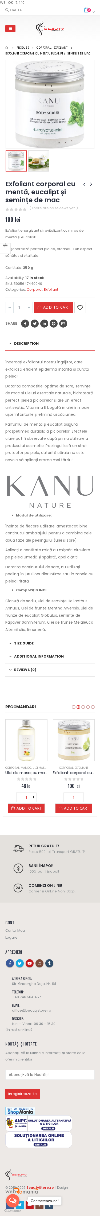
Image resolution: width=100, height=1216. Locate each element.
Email (63, 324)
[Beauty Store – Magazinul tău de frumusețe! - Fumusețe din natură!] (50, 28)
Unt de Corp (81, 768)
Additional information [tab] (39, 656)
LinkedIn (44, 324)
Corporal (34, 289)
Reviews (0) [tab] (25, 669)
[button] (73, 707)
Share (11, 323)
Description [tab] (26, 343)
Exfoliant (51, 289)
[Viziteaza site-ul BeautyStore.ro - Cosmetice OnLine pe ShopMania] (20, 1110)
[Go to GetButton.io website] (12, 1210)
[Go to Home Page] (7, 48)
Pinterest (54, 324)
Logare (11, 937)
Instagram (39, 963)
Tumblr (49, 963)
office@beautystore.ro (31, 1010)
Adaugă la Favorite (80, 307)
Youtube (30, 963)
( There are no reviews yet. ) (53, 208)
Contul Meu (15, 930)
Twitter (35, 324)
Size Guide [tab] (24, 643)
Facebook (25, 324)
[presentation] (7, 104)
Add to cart (57, 307)
